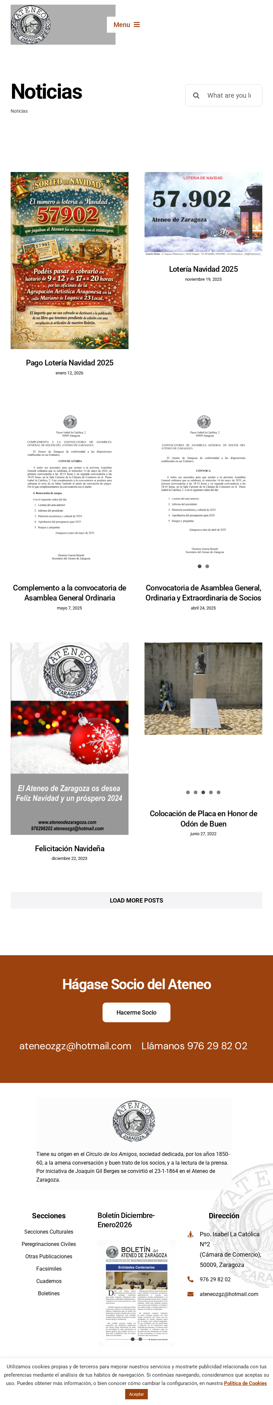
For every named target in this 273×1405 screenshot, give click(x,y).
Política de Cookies (245, 1383)
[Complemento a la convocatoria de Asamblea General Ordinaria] (70, 490)
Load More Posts (136, 900)
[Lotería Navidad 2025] (203, 213)
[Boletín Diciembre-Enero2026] (136, 1293)
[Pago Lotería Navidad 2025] (70, 260)
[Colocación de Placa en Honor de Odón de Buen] (203, 688)
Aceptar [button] (136, 1394)
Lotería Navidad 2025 (203, 269)
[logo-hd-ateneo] (31, 7)
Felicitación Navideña (69, 848)
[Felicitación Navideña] (70, 738)
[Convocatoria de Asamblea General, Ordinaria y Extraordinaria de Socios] (203, 490)
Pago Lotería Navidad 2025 (70, 362)
